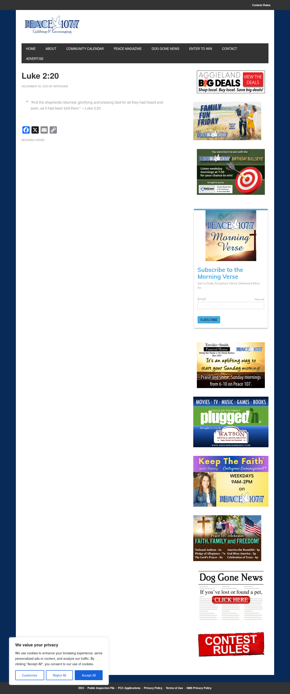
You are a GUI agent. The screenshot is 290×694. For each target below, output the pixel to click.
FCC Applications (129, 688)
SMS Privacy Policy (199, 688)
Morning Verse (33, 140)
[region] (59, 661)
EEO (81, 688)
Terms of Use (174, 688)
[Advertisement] (100, 181)
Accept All (89, 675)
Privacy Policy (153, 688)
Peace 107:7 (52, 25)
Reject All (59, 675)
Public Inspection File (101, 688)
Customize (29, 675)
